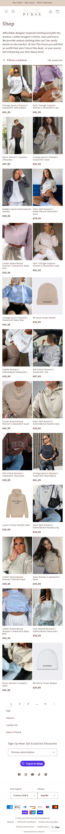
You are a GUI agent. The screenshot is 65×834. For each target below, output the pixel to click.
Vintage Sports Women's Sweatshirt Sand (45, 158)
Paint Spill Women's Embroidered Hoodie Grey (46, 526)
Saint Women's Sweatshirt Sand (46, 578)
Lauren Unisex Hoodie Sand (16, 525)
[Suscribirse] (53, 752)
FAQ (8, 710)
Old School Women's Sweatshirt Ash (43, 371)
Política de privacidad (48, 822)
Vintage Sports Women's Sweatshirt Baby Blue (15, 319)
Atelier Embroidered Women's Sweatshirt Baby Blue (15, 631)
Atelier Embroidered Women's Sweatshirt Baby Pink (15, 266)
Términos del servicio (25, 827)
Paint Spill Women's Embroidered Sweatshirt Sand (45, 212)
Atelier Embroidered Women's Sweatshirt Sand (15, 422)
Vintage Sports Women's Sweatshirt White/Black (15, 106)
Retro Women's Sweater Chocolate (14, 158)
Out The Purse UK (29, 818)
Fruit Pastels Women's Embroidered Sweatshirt (45, 630)
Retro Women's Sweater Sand (14, 684)
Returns (10, 718)
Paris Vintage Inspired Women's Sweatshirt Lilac (46, 106)
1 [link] (11, 703)
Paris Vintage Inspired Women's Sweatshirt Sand (46, 264)
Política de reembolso (26, 822)
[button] (6, 11)
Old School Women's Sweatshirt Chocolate (13, 474)
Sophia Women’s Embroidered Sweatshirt (14, 371)
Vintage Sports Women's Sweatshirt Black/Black (45, 474)
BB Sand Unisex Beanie (44, 318)
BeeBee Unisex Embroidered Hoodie (16, 210)
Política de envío (45, 827)
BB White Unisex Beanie (45, 683)
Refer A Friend (13, 732)
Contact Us (12, 725)
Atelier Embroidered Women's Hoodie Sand (13, 578)
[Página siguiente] (53, 703)
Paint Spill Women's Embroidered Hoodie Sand (46, 422)
